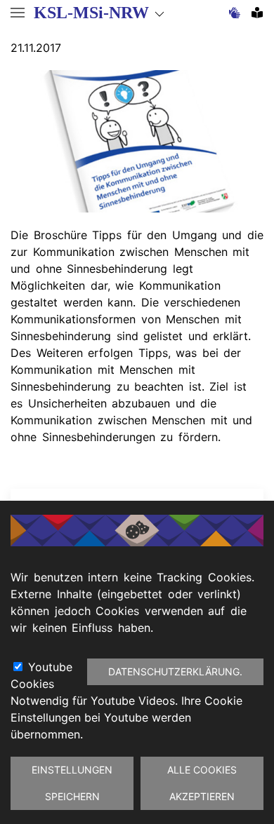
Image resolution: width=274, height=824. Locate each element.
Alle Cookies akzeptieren (202, 783)
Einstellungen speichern (72, 783)
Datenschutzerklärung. (175, 671)
